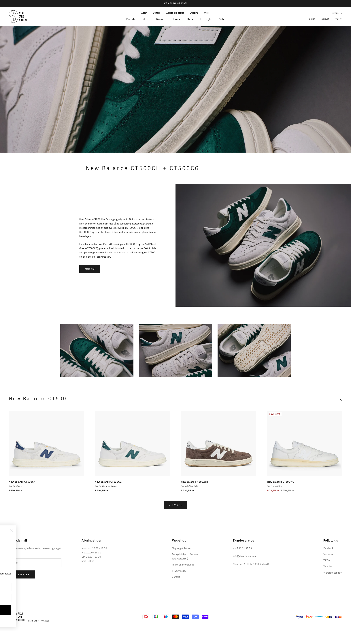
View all (175, 505)
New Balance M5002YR (194, 481)
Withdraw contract (332, 572)
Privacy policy (179, 570)
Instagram (328, 554)
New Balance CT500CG (108, 481)
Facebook (328, 548)
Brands (130, 19)
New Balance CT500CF (22, 481)
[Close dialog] (81, 530)
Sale (222, 19)
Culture (156, 12)
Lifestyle (206, 19)
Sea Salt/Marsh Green (106, 486)
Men (145, 19)
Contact (176, 576)
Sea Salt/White (274, 486)
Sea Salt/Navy (16, 486)
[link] (45, 545)
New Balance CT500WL (280, 481)
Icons (176, 19)
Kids (190, 19)
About (144, 12)
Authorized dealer (175, 12)
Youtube (327, 566)
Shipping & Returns (182, 548)
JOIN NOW (44, 610)
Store (207, 12)
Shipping (194, 12)
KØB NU (90, 268)
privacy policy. (62, 620)
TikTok (326, 560)
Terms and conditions (183, 564)
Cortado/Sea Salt (189, 486)
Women (160, 19)
